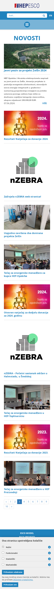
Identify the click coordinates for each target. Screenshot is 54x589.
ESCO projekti (27, 537)
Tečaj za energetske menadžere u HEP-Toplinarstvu (24, 414)
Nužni (8, 547)
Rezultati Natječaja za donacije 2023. (26, 452)
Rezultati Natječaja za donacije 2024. (26, 139)
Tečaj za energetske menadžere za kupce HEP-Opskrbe (24, 274)
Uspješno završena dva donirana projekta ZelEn (23, 235)
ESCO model (27, 533)
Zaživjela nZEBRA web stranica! (22, 196)
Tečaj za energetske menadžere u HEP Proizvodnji (26, 491)
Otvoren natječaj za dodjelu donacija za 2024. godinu (26, 314)
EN (50, 15)
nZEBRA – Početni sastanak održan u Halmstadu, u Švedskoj (25, 375)
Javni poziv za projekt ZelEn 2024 (25, 70)
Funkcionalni (12, 553)
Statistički (10, 559)
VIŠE (44, 103)
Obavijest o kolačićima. (23, 579)
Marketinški (11, 565)
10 (7, 506)
